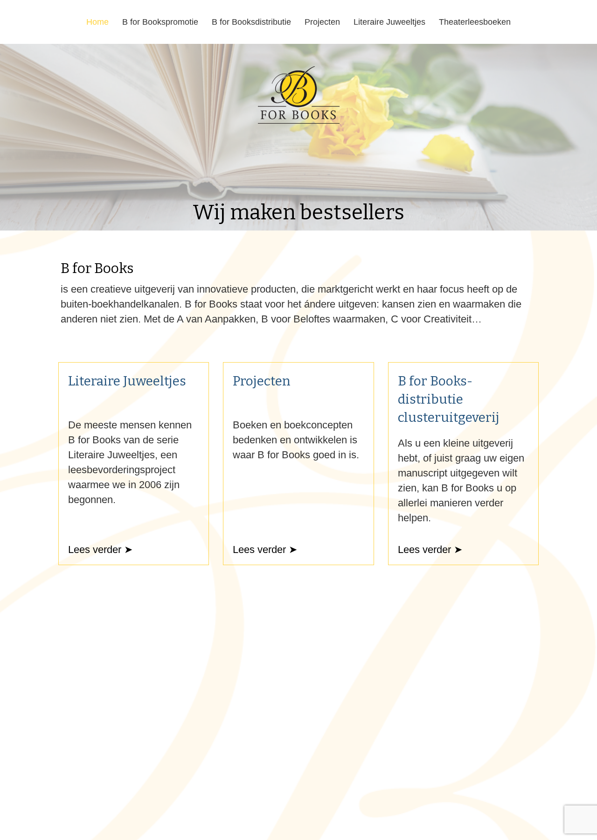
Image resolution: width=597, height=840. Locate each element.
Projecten (322, 22)
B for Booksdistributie (251, 22)
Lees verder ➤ (100, 549)
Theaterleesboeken (475, 22)
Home (97, 22)
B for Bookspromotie (160, 22)
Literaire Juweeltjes (389, 22)
